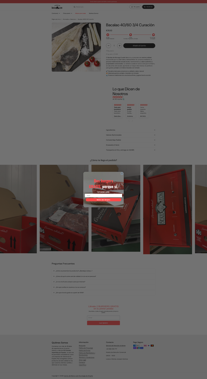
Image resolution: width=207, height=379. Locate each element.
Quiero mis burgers (103, 200)
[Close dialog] (122, 174)
